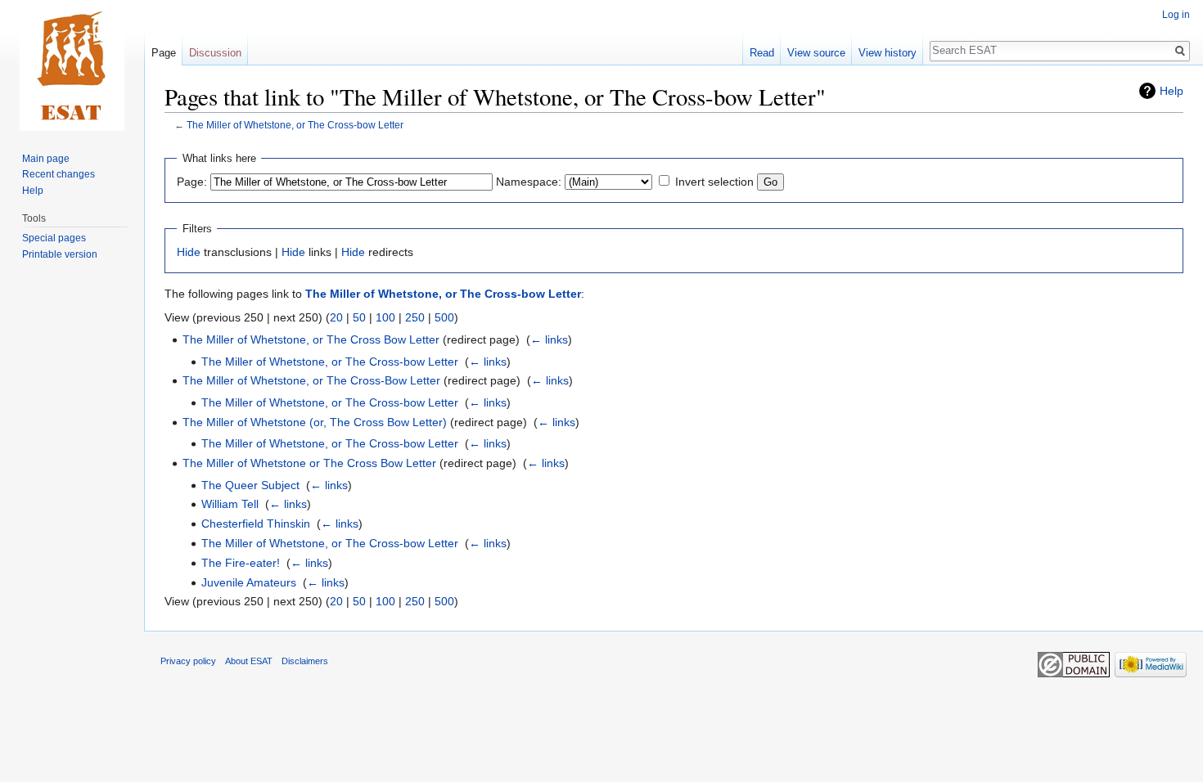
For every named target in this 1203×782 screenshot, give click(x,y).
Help (1171, 90)
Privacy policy (188, 661)
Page (163, 53)
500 (444, 317)
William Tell (230, 503)
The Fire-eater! (240, 562)
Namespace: (528, 181)
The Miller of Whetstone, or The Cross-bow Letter (295, 124)
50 (359, 317)
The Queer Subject (250, 485)
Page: (192, 181)
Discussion (215, 53)
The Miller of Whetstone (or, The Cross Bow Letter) (314, 422)
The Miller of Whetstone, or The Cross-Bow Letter (311, 380)
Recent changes (58, 174)
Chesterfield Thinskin (255, 523)
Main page (46, 158)
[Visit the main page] (72, 65)
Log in (1176, 14)
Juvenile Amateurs (248, 582)
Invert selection (714, 181)
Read (762, 53)
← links (549, 339)
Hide (188, 251)
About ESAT (249, 661)
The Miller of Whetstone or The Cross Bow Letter (309, 463)
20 (336, 317)
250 (415, 317)
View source (816, 53)
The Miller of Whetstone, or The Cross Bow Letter (310, 339)
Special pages (54, 238)
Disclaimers (305, 661)
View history (887, 53)
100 (385, 317)
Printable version (59, 254)
